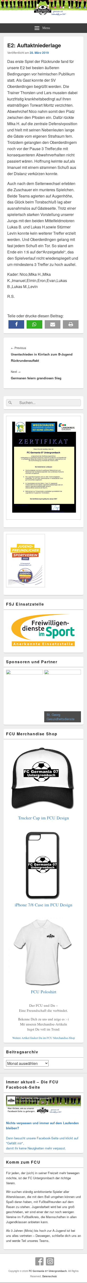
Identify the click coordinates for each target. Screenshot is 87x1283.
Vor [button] (75, 695)
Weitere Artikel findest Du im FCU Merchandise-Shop (43, 1038)
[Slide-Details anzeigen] (24, 683)
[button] (16, 324)
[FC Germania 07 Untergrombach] (43, 14)
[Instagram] (50, 1261)
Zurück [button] (12, 695)
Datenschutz (49, 1276)
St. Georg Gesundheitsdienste (60, 716)
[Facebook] (39, 1261)
